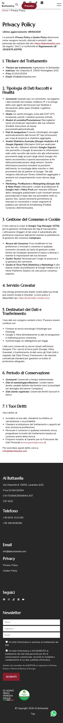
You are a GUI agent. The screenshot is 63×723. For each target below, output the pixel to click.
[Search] (16, 4)
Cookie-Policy (10, 570)
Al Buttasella (8, 4)
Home (5, 10)
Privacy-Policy (10, 565)
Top (33, 713)
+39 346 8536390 (12, 523)
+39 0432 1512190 (13, 517)
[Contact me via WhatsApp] (53, 713)
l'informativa (23, 642)
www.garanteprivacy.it (33, 442)
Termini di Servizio (18, 668)
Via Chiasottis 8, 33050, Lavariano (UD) (23, 484)
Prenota (29, 5)
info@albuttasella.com (14, 451)
